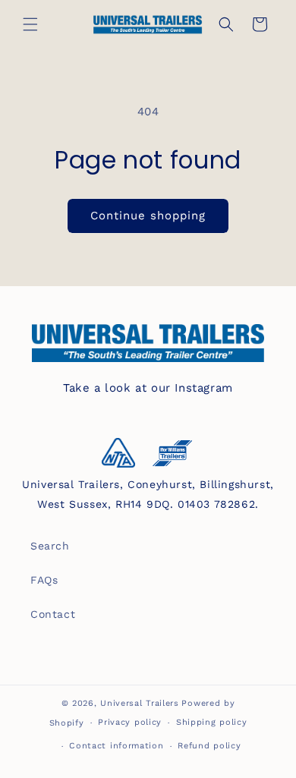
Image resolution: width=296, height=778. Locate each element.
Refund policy (209, 746)
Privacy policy (130, 722)
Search (50, 546)
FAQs (44, 580)
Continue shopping (148, 215)
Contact (52, 614)
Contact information (116, 746)
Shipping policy (211, 722)
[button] (30, 24)
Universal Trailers (139, 703)
